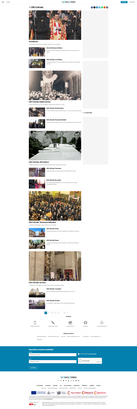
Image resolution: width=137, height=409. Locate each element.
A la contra (63, 336)
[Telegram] (99, 7)
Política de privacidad (52, 388)
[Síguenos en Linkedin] (68, 380)
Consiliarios (33, 42)
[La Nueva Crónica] (68, 378)
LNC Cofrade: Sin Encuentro (55, 108)
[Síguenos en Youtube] (63, 380)
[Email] (107, 7)
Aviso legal (43, 388)
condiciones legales (92, 353)
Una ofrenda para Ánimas (54, 48)
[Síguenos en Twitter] (61, 380)
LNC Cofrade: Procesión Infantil (56, 120)
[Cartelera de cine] (70, 323)
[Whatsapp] (102, 7)
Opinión (92, 385)
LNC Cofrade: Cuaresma (53, 168)
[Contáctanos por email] (76, 380)
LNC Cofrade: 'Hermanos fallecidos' (42, 222)
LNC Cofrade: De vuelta (53, 180)
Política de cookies (63, 388)
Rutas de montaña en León (73, 336)
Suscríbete (33, 367)
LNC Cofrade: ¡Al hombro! (39, 162)
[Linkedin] (97, 7)
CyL (61, 385)
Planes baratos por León (53, 336)
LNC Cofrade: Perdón (53, 300)
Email (30, 359)
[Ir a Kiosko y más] (73, 380)
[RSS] (78, 380)
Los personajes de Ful (95, 336)
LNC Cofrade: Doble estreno (40, 102)
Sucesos (55, 385)
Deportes (84, 385)
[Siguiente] (67, 313)
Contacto (80, 388)
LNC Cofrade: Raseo (52, 240)
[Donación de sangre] (53, 323)
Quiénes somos (72, 388)
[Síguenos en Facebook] (58, 380)
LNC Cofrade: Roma (52, 229)
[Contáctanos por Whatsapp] (71, 380)
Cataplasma (39, 339)
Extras (98, 385)
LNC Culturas (67, 385)
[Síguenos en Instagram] (66, 380)
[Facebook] (92, 7)
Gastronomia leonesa (41, 336)
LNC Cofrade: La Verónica (54, 59)
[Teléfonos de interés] (35, 323)
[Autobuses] (85, 323)
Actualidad (40, 385)
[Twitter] (94, 7)
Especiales (77, 385)
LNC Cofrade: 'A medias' (53, 289)
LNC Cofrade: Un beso (37, 283)
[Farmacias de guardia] (101, 323)
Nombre (30, 352)
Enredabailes (86, 336)
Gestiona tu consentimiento (90, 388)
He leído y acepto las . (88, 353)
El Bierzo (48, 385)
